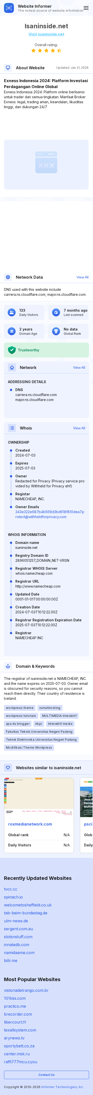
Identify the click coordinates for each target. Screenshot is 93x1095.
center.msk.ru (17, 1053)
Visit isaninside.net (46, 34)
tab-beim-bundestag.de (25, 912)
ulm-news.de (16, 920)
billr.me (10, 960)
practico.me (15, 1006)
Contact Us (46, 1075)
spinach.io (13, 897)
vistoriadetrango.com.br (26, 990)
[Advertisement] (46, 124)
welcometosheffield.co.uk (28, 904)
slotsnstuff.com (18, 936)
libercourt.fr (15, 1022)
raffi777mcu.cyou (20, 1061)
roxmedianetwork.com (30, 824)
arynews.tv (14, 1037)
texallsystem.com (20, 1030)
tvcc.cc (10, 889)
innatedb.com (16, 944)
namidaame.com (19, 952)
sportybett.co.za (19, 1045)
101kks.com (15, 998)
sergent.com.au (18, 928)
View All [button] (83, 277)
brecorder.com (18, 1014)
